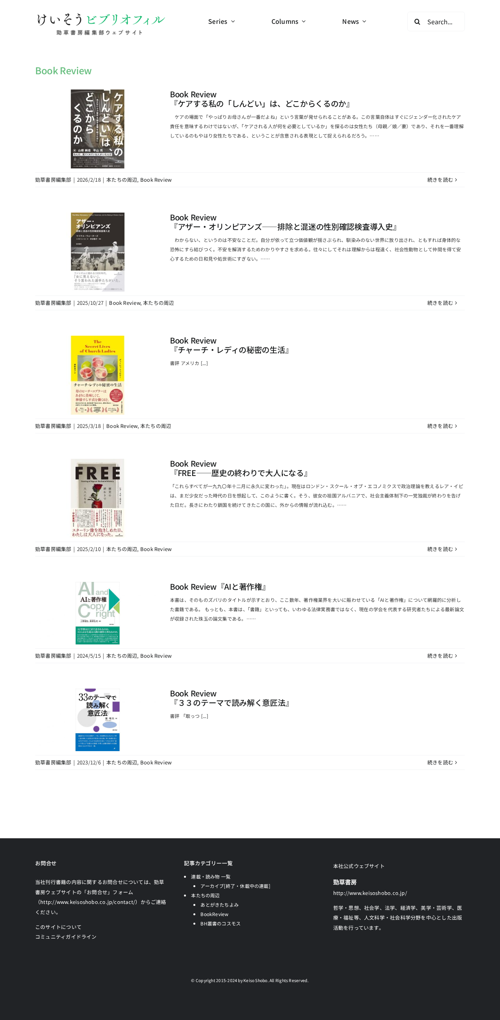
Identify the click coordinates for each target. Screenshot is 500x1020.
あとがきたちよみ (219, 904)
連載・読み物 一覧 (210, 876)
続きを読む (440, 179)
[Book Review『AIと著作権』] (97, 613)
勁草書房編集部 (53, 179)
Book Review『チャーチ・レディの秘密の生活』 (231, 345)
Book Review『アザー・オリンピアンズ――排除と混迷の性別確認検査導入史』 (285, 221)
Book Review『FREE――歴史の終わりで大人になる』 (240, 468)
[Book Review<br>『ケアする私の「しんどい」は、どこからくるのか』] (97, 128)
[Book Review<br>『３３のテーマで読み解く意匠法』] (97, 720)
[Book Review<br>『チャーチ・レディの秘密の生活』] (97, 375)
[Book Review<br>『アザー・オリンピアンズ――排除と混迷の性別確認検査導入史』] (97, 252)
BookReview (214, 914)
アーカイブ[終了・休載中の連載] (235, 885)
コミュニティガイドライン (66, 936)
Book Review (155, 179)
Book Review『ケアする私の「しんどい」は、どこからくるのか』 (262, 98)
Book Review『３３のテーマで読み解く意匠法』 (231, 697)
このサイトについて (58, 927)
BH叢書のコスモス (220, 923)
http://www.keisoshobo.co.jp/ (370, 893)
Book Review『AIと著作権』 (220, 586)
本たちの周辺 (121, 179)
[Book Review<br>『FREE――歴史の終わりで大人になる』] (97, 498)
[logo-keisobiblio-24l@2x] (101, 15)
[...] (204, 363)
